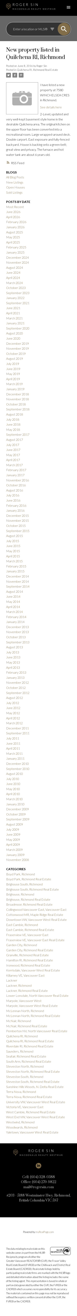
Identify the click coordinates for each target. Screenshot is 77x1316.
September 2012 (17, 693)
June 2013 (13, 657)
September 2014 (17, 586)
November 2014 (17, 581)
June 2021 (13, 308)
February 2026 (16, 222)
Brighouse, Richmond (20, 894)
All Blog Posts (15, 177)
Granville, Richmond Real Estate (27, 955)
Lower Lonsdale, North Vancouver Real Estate (37, 995)
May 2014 (13, 601)
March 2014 (14, 612)
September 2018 (17, 409)
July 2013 (12, 652)
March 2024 (14, 283)
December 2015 (17, 515)
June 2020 (13, 338)
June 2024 (13, 272)
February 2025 (16, 247)
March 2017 (14, 465)
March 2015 (14, 561)
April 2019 (13, 379)
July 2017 (12, 445)
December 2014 (17, 576)
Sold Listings (14, 192)
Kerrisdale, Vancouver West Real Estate (33, 970)
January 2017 (15, 475)
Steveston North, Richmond (25, 1066)
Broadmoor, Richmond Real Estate (29, 904)
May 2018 (13, 429)
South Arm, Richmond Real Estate (28, 1061)
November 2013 (17, 632)
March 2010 (14, 799)
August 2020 (14, 333)
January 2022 (15, 298)
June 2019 (13, 369)
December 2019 (17, 343)
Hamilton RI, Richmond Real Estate (29, 960)
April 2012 (13, 718)
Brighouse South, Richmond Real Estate (32, 889)
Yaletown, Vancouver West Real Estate (32, 1132)
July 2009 (12, 829)
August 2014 (14, 591)
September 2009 (17, 819)
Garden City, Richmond (21, 945)
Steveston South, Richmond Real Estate (32, 1081)
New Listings (14, 182)
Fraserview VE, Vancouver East (27, 935)
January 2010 (15, 804)
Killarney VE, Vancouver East (25, 975)
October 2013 (16, 637)
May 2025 (13, 237)
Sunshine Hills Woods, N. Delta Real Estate (35, 1087)
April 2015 (13, 556)
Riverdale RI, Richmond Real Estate (29, 1046)
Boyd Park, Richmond (20, 874)
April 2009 (13, 844)
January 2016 (15, 510)
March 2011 (14, 753)
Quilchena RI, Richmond (22, 1036)
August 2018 (14, 414)
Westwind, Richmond (20, 1122)
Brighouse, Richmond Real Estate (28, 899)
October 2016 (16, 485)
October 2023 (16, 288)
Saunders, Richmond (19, 1051)
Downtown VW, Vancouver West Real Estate (36, 919)
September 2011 (17, 733)
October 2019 (16, 353)
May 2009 (13, 839)
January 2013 (15, 677)
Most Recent (15, 207)
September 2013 (17, 642)
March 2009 (14, 849)
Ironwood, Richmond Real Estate (28, 965)
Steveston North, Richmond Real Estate (33, 1071)
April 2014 (13, 607)
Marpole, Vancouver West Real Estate (32, 1005)
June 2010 (13, 784)
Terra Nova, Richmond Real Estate (29, 1097)
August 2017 (14, 439)
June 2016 (13, 500)
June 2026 (13, 212)
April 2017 (13, 460)
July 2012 (12, 703)
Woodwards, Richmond (22, 1127)
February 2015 (16, 566)
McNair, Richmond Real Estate (26, 1026)
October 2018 (16, 404)
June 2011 (13, 743)
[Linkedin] (38, 1165)
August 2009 (14, 824)
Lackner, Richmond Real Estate (27, 990)
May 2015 (13, 551)
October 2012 (16, 687)
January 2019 (15, 389)
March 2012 (14, 723)
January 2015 (15, 571)
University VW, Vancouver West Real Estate (35, 1102)
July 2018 (12, 419)
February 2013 (16, 672)
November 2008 (17, 860)
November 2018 (17, 399)
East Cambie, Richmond (22, 925)
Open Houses (15, 187)
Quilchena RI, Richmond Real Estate (37, 69)
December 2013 (17, 627)
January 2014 (15, 622)
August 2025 (14, 232)
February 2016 (16, 505)
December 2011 (17, 728)
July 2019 (12, 363)
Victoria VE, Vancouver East (24, 1107)
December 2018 (17, 394)
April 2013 (13, 667)
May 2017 (13, 455)
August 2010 (14, 773)
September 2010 (17, 769)
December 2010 (17, 763)
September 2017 (17, 434)
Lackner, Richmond (19, 985)
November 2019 (17, 348)
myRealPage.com (45, 1232)
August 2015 (14, 536)
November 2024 (17, 262)
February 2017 (16, 470)
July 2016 (12, 495)
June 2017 (13, 450)
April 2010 (13, 794)
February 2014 (16, 617)
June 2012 (13, 708)
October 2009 (16, 814)
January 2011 (15, 758)
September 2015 (17, 531)
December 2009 (17, 809)
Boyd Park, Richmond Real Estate (28, 879)
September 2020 (17, 328)
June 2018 (13, 424)
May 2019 (13, 374)
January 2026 (15, 227)
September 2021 (17, 303)
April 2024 (13, 277)
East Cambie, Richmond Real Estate (30, 930)
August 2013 (14, 647)
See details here (51, 107)
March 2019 (14, 384)
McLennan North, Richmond (25, 1011)
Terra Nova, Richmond (21, 1092)
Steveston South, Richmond (24, 1076)
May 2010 (13, 789)
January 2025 (15, 252)
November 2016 (17, 480)
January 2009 (15, 855)
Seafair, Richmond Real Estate (26, 1056)
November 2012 (17, 682)
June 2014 (13, 596)
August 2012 (14, 698)
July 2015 (12, 541)
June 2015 (13, 546)
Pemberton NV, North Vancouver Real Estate (36, 1031)
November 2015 (17, 520)
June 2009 (13, 834)
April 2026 (13, 217)
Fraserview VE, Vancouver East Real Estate (35, 940)
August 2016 (14, 490)
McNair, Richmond (18, 1021)
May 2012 (13, 713)
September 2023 (17, 293)
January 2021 (15, 323)
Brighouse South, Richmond (24, 884)
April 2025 (13, 242)
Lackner (11, 980)
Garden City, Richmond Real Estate (29, 950)
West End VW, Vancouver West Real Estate (35, 1117)
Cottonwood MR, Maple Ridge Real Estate (34, 914)
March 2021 (14, 318)
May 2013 (13, 662)
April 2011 (13, 748)
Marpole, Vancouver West (23, 1001)
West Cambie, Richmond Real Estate (30, 1112)
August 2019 (14, 358)
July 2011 (12, 738)
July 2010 (12, 779)
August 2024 (14, 267)
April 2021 (13, 313)
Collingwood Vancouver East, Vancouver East (36, 909)
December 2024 (17, 257)
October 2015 (16, 525)
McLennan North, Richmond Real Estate (33, 1016)
